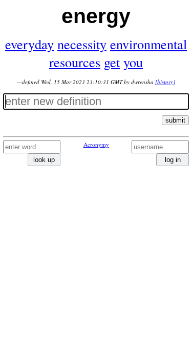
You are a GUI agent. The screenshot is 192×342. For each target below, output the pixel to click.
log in (173, 160)
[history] (165, 82)
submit (175, 120)
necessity (81, 44)
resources (74, 62)
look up (44, 160)
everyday (29, 44)
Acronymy (96, 144)
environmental (148, 44)
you (133, 62)
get (112, 62)
